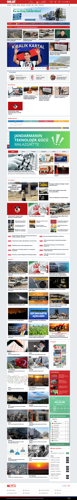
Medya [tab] (13, 151)
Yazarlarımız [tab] (12, 72)
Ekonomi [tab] (43, 151)
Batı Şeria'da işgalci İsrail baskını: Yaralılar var (53, 236)
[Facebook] (63, 486)
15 (45, 68)
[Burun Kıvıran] (38, 14)
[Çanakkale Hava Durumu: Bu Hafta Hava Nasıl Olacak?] (17, 362)
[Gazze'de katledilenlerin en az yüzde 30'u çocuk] (38, 451)
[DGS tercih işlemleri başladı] (17, 346)
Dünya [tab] (23, 151)
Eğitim (9, 353)
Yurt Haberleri (11, 369)
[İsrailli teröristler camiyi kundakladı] (23, 191)
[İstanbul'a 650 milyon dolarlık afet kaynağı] (38, 398)
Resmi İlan (41, 5)
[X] (65, 486)
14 (42, 68)
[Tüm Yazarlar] (68, 72)
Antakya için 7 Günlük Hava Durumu (15, 477)
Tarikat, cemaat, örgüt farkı (40, 78)
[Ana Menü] (69, 5)
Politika (14, 5)
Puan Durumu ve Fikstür (12, 493)
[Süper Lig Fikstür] (68, 448)
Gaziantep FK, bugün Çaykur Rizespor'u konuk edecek (24, 240)
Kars (9, 405)
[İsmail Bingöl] (53, 77)
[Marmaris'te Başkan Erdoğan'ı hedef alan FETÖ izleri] (43, 184)
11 (34, 68)
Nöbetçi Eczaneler (12, 490)
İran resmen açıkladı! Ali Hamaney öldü (37, 354)
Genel (9, 387)
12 (37, 68)
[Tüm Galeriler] (68, 180)
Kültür (36, 5)
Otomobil (28, 5)
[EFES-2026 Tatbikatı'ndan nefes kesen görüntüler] (43, 191)
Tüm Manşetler (27, 493)
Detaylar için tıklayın (60, 444)
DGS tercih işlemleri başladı (14, 354)
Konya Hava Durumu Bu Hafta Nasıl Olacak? (38, 477)
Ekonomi (23, 5)
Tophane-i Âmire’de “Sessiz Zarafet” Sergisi (21, 78)
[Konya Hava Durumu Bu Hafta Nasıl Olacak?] (38, 469)
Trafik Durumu (58, 490)
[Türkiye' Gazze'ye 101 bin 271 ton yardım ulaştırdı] (38, 433)
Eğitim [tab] (64, 151)
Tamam (69, 498)
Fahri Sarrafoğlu (19, 75)
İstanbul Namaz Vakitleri (45, 490)
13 (40, 68)
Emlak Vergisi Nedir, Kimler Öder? (36, 371)
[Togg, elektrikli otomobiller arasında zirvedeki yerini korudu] (17, 433)
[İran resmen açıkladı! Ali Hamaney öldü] (38, 346)
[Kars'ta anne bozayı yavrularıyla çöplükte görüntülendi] (17, 398)
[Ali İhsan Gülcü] (32, 77)
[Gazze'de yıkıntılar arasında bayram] (43, 197)
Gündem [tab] (33, 151)
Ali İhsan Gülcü (39, 75)
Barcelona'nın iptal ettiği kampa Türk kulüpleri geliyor (24, 254)
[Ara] (69, 2)
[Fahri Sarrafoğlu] (12, 77)
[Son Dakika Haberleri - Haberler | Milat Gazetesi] (11, 2)
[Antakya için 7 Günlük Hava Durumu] (17, 469)
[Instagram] (67, 486)
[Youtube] (69, 486)
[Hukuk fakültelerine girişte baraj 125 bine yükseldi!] (38, 416)
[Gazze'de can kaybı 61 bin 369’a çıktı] (17, 416)
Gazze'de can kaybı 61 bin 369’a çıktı (16, 424)
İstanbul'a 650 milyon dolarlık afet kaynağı (38, 406)
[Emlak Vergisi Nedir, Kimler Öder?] (38, 362)
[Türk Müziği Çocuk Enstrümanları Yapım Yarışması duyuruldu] (17, 451)
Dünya (18, 5)
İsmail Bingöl (59, 75)
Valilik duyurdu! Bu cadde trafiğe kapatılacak (22, 245)
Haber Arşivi (58, 493)
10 (32, 68)
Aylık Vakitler (53, 412)
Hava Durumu (27, 490)
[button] (67, 27)
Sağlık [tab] (53, 151)
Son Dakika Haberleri (44, 493)
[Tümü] (68, 341)
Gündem (9, 5)
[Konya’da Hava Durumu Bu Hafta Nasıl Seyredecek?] (38, 380)
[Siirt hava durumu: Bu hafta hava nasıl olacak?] (17, 380)
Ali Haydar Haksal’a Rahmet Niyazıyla (62, 78)
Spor (33, 5)
